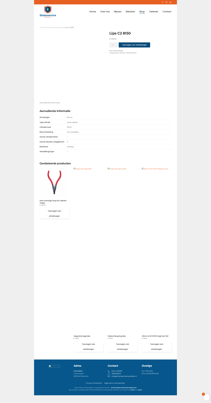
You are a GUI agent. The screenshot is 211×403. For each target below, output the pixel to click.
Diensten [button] (130, 11)
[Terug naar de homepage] (48, 12)
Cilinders (48, 27)
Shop (142, 11)
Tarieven (153, 11)
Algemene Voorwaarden (114, 383)
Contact (167, 11)
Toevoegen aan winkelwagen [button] (54, 213)
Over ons (105, 11)
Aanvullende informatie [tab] (50, 103)
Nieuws (117, 11)
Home (93, 11)
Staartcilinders (58, 27)
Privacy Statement (94, 383)
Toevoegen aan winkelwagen (134, 45)
